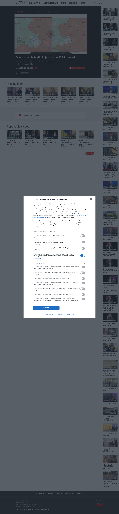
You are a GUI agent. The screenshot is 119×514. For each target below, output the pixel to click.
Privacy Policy (70, 314)
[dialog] (59, 257)
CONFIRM (46, 308)
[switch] (82, 235)
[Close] (91, 199)
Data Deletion (49, 314)
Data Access (59, 314)
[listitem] (59, 232)
